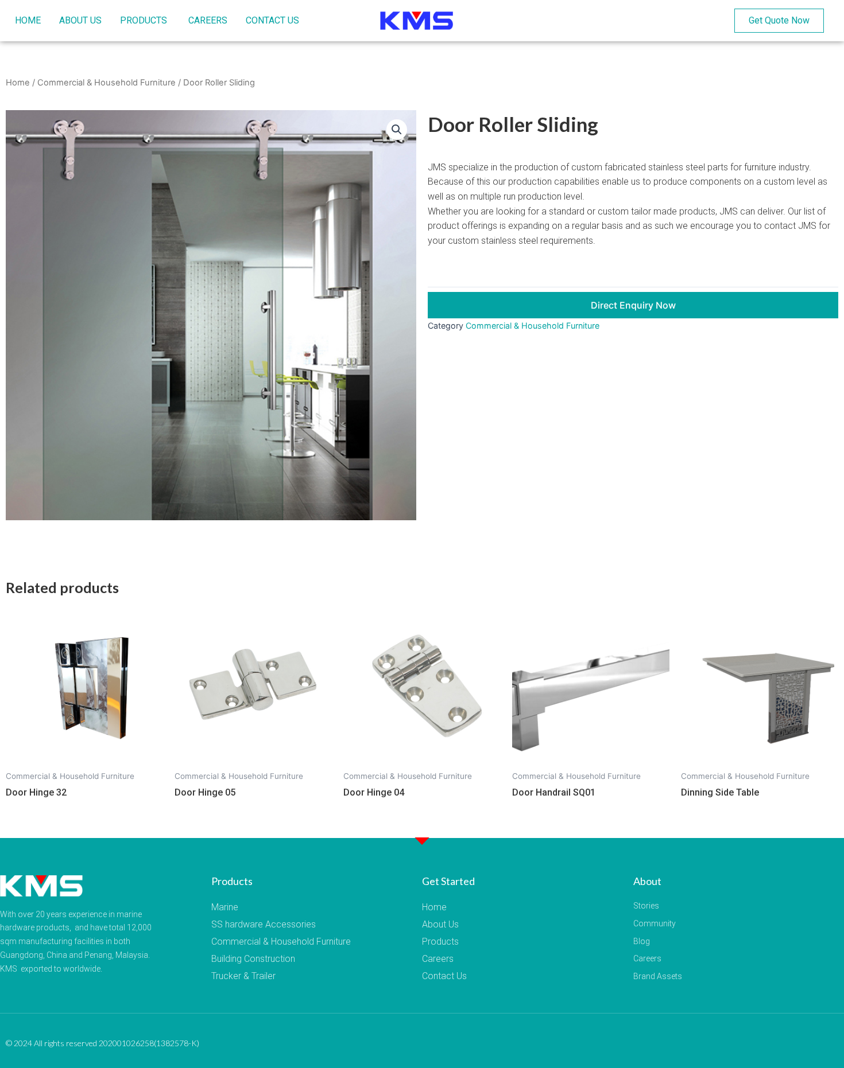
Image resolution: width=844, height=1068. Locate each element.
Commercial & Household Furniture (106, 82)
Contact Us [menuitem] (272, 20)
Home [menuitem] (28, 20)
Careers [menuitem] (207, 20)
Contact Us (444, 975)
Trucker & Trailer (243, 975)
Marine (224, 907)
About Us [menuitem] (80, 20)
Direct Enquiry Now (633, 305)
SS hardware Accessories (263, 924)
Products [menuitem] (143, 20)
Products (440, 941)
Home (18, 82)
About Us (440, 924)
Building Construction (253, 958)
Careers (438, 958)
